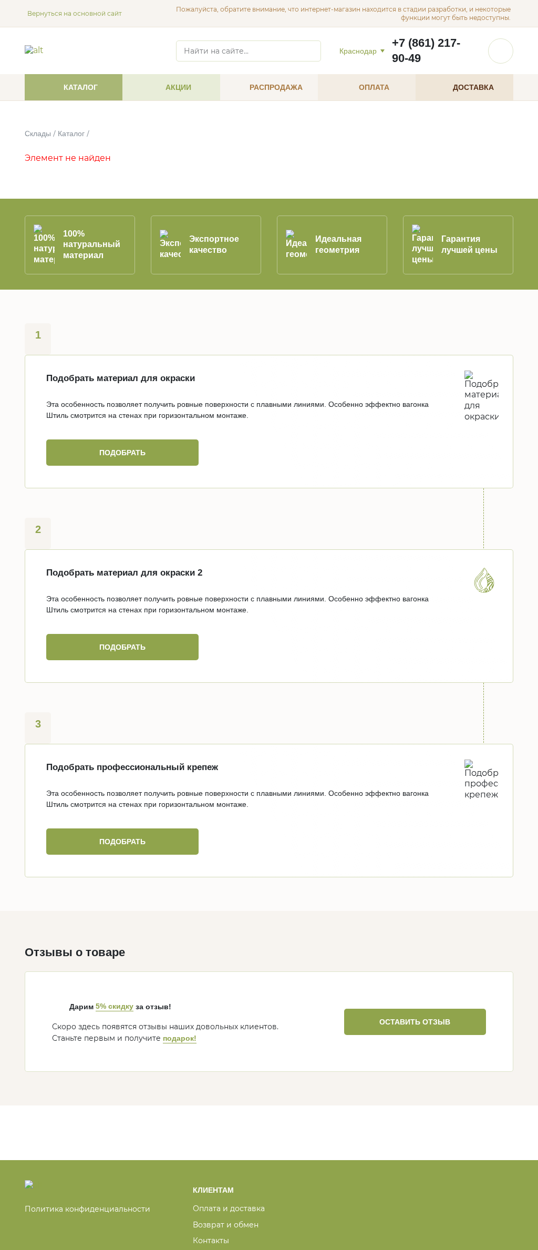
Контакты (211, 1240)
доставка (473, 87)
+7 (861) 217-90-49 (426, 50)
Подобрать (122, 841)
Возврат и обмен (225, 1224)
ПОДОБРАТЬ (122, 452)
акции (178, 87)
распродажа (276, 87)
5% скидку (114, 1006)
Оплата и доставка (229, 1208)
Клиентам (213, 1190)
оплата (374, 87)
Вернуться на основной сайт (74, 13)
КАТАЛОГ (81, 87)
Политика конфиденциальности (87, 1209)
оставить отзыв (414, 1022)
